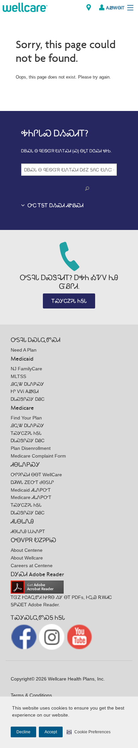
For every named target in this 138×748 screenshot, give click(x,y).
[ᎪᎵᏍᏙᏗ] (25, 7)
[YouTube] (79, 636)
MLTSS (18, 376)
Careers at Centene (32, 565)
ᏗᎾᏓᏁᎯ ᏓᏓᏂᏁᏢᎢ (28, 531)
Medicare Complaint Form (38, 456)
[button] (88, 732)
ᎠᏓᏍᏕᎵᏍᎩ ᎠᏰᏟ (28, 399)
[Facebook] (24, 636)
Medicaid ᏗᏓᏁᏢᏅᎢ (31, 490)
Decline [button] (23, 732)
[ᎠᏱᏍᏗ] (88, 188)
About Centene (27, 550)
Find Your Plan (26, 417)
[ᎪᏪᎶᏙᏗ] (88, 7)
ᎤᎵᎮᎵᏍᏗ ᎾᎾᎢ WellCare (36, 474)
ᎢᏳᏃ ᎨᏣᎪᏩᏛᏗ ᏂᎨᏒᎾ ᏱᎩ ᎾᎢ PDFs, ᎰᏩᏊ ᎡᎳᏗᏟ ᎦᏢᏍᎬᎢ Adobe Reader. (61, 601)
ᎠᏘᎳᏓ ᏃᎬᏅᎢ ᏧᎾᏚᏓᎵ (32, 482)
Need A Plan (24, 350)
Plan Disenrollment (31, 448)
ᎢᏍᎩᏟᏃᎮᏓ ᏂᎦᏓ (69, 301)
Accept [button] (51, 732)
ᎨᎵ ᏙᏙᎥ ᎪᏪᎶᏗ (25, 391)
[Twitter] (52, 636)
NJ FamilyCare (26, 368)
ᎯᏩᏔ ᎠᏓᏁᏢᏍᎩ (27, 384)
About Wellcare (27, 557)
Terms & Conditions (31, 695)
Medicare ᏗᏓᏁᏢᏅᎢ (31, 497)
